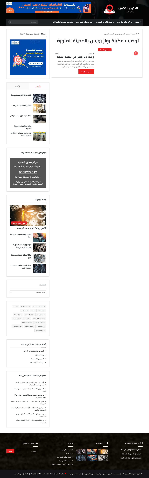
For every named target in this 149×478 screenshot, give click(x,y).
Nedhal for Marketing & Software (43, 474)
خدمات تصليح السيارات (85, 22)
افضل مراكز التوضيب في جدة (21, 95)
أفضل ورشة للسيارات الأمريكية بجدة (20, 235)
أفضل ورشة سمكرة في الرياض (34, 351)
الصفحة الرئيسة (66, 450)
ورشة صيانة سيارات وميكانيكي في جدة (31, 395)
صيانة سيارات (41, 314)
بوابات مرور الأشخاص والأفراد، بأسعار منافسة (21, 134)
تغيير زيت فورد (25, 306)
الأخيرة (17, 86)
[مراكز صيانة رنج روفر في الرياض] (39, 119)
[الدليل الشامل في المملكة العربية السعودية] (121, 9)
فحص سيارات (29, 314)
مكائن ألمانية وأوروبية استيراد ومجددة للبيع (21, 267)
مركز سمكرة (18, 314)
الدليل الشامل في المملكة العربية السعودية (98, 474)
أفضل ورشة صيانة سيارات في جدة (32, 389)
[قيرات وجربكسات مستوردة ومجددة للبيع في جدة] (39, 247)
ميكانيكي (27, 318)
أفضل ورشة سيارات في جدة (34, 382)
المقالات (68, 453)
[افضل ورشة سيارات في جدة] (39, 108)
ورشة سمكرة (41, 326)
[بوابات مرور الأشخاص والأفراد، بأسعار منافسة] (39, 136)
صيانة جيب (25, 310)
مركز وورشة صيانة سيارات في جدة (32, 407)
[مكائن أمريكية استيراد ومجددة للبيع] (81, 451)
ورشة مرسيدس (17, 326)
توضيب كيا (42, 310)
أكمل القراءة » (86, 72)
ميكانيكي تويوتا (17, 318)
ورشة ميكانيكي (40, 330)
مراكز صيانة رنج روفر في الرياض (20, 115)
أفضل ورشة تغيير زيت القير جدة (31, 228)
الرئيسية (138, 22)
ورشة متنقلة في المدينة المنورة (22, 127)
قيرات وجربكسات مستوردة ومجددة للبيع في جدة (22, 246)
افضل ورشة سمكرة (39, 306)
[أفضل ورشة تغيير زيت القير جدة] (103, 451)
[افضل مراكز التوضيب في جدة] (39, 98)
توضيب (16, 306)
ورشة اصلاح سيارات (37, 420)
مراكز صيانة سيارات (125, 22)
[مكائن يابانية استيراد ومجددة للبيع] (103, 458)
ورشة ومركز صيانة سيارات (35, 414)
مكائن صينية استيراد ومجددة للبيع (21, 256)
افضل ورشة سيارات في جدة (21, 105)
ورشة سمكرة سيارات (37, 362)
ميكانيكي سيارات (27, 322)
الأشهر (38, 86)
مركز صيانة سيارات (39, 318)
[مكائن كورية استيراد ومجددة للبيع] (92, 458)
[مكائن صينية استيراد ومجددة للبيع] (39, 258)
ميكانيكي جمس (40, 322)
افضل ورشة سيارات (37, 401)
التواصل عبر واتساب (21, 474)
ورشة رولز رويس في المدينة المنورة (75, 57)
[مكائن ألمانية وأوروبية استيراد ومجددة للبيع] (39, 268)
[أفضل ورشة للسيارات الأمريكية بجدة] (39, 237)
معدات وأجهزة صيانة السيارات (63, 22)
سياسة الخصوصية (65, 461)
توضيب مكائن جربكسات (105, 22)
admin (90, 54)
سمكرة (33, 310)
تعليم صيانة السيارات (64, 457)
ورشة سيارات (29, 326)
